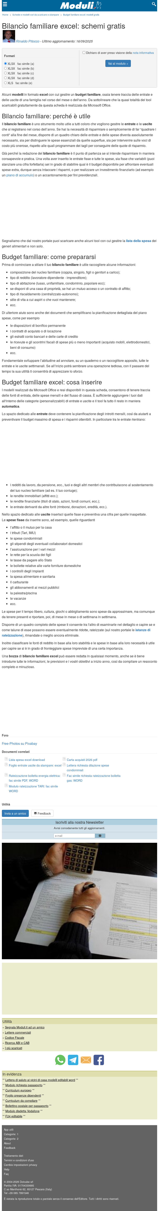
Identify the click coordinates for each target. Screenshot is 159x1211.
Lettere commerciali (18, 1032)
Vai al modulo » (118, 63)
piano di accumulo (19, 175)
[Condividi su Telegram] (73, 1064)
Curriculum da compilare (21, 1100)
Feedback (44, 813)
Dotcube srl (26, 1182)
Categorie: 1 (11, 1134)
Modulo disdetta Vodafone (22, 1111)
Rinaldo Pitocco (27, 41)
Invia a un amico (15, 813)
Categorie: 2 (11, 1139)
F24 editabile (13, 1116)
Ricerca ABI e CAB (17, 1043)
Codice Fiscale (14, 1037)
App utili (8, 1129)
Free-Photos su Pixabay (19, 743)
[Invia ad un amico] (86, 1064)
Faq (6, 1174)
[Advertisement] (79, 209)
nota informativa (143, 53)
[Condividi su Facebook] (99, 1064)
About (7, 1143)
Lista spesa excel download (27, 760)
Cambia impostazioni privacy (20, 1165)
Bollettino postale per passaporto (26, 1106)
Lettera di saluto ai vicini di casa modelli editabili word (40, 1080)
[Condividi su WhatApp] (60, 1064)
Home (5, 14)
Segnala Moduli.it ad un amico (25, 1027)
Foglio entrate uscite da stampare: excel (35, 765)
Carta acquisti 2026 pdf (82, 760)
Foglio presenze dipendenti (23, 1095)
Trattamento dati (13, 1156)
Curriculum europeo (18, 1090)
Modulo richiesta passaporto (23, 1085)
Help (6, 1169)
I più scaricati (13, 1048)
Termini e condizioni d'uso (19, 1160)
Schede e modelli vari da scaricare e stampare (35, 14)
